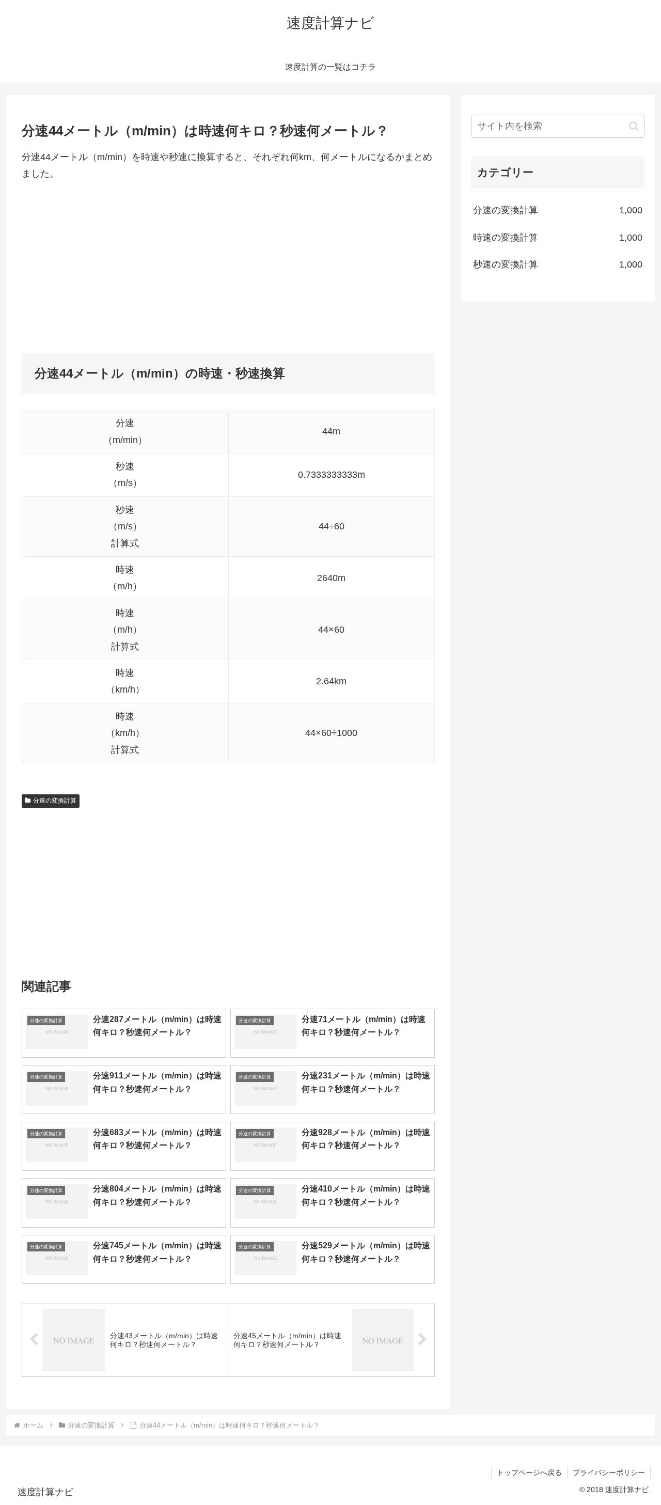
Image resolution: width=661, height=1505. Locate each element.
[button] (634, 126)
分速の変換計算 (54, 800)
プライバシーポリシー (609, 1472)
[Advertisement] (228, 267)
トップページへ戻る (529, 1472)
